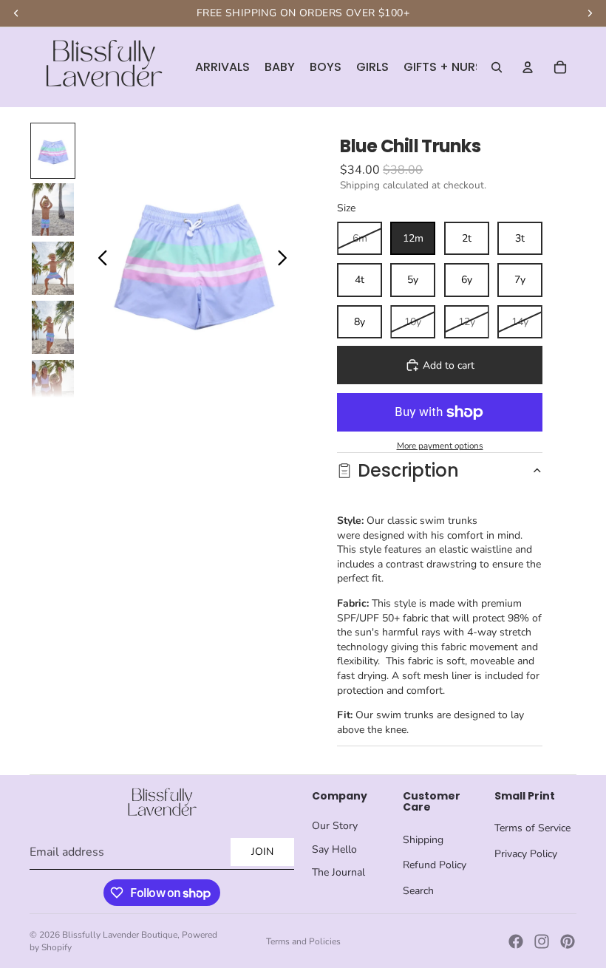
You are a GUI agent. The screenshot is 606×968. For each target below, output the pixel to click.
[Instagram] (542, 941)
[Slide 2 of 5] (53, 209)
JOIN (262, 852)
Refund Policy (434, 865)
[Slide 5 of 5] (53, 386)
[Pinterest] (567, 941)
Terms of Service (532, 828)
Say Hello (334, 849)
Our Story (335, 826)
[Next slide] (286, 260)
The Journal (338, 872)
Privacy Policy (525, 854)
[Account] (527, 67)
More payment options (440, 445)
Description (408, 470)
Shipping (423, 840)
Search (418, 891)
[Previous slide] (98, 260)
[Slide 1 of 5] (53, 150)
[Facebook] (516, 941)
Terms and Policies (303, 941)
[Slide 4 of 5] (53, 327)
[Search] (496, 67)
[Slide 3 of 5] (53, 268)
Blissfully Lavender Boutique (119, 935)
